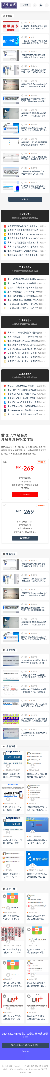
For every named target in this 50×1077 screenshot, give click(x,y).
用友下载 (10, 889)
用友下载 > (26, 374)
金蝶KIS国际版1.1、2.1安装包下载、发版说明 (27, 337)
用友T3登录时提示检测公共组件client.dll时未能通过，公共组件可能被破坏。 (34, 663)
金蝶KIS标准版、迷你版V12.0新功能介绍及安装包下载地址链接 (12, 777)
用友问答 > (26, 267)
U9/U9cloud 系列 (10, 912)
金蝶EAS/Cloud (34, 770)
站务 (32, 23)
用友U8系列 (8, 979)
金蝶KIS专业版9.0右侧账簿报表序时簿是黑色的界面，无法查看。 (34, 145)
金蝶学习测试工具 (10, 803)
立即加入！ (26, 1051)
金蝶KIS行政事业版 (35, 837)
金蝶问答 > (26, 214)
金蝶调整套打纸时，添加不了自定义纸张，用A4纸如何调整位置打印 (34, 159)
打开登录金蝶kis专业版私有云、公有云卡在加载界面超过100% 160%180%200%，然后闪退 (34, 188)
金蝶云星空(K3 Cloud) (36, 870)
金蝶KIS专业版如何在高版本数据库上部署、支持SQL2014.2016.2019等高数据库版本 (34, 72)
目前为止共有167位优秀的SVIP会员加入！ (26, 1045)
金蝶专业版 (8, 837)
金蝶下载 (10, 747)
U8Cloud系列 (33, 912)
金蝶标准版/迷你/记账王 (12, 770)
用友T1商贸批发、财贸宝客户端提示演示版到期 (28, 300)
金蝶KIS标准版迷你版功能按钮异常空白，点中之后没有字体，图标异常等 (34, 115)
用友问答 (10, 650)
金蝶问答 (34, 52)
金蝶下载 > (26, 321)
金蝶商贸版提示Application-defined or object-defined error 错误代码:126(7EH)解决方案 (34, 86)
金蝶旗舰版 (32, 803)
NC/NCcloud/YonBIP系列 (12, 946)
